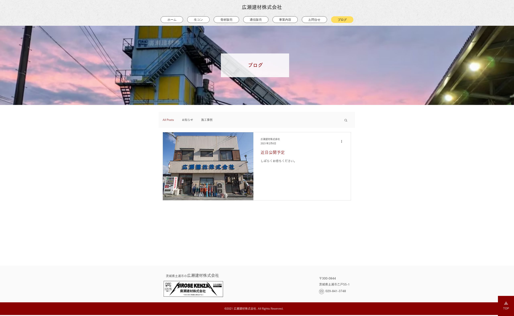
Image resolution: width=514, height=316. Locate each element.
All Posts (168, 119)
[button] (346, 120)
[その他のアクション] (343, 141)
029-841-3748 (335, 290)
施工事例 (206, 119)
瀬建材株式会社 (192, 275)
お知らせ (187, 119)
